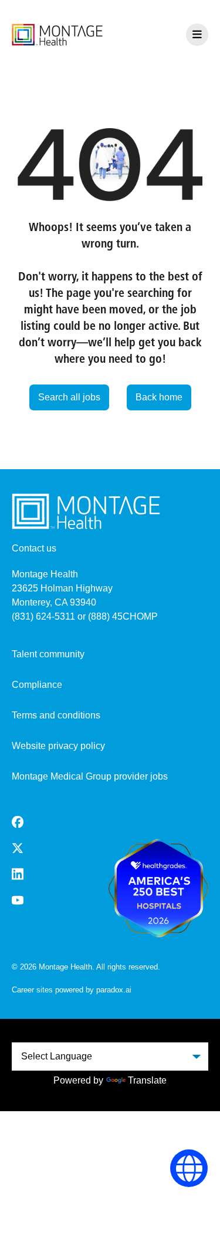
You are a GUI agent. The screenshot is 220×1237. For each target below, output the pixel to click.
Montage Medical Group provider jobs (90, 776)
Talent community (48, 654)
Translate (147, 1080)
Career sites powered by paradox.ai (71, 989)
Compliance (37, 685)
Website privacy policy (58, 746)
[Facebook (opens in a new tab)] (17, 821)
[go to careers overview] (57, 35)
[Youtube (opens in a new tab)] (17, 900)
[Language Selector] (189, 1168)
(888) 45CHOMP (123, 616)
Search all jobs (69, 397)
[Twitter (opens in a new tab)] (17, 848)
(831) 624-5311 (43, 616)
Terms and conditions (56, 715)
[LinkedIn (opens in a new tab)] (17, 874)
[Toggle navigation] (197, 35)
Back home (159, 397)
